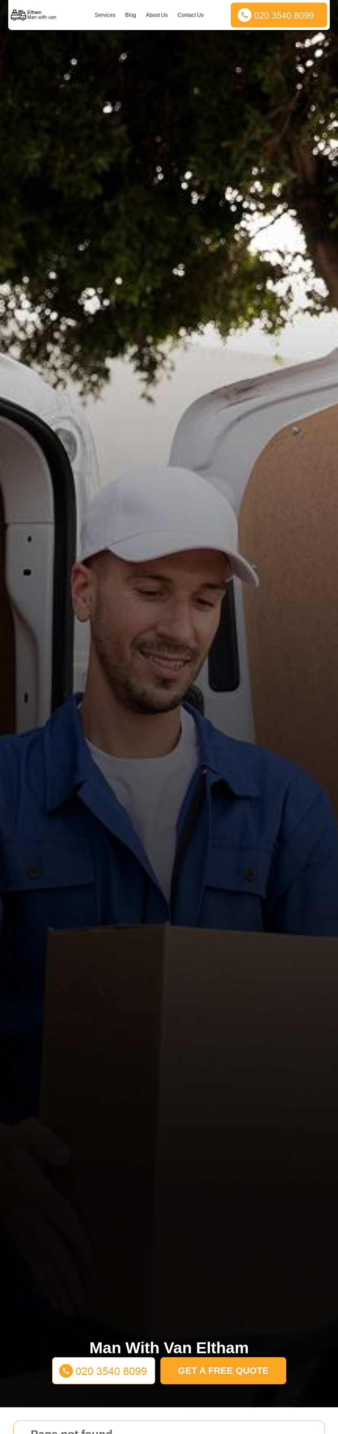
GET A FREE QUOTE (223, 1370)
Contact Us (191, 15)
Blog (130, 15)
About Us (157, 15)
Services (105, 15)
